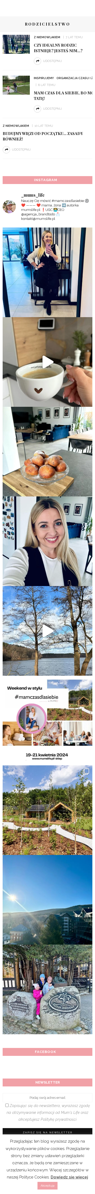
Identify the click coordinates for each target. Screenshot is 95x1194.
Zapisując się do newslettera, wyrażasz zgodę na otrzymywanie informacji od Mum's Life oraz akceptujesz (48, 1112)
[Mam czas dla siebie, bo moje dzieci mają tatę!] (16, 84)
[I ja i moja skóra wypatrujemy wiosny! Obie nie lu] (47, 631)
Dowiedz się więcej (69, 1177)
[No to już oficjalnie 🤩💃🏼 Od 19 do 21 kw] (47, 810)
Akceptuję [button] (47, 1185)
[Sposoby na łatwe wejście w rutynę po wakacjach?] (47, 900)
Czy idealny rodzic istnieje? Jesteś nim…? (58, 47)
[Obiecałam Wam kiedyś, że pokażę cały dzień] (47, 362)
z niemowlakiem (47, 37)
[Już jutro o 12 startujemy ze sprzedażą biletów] (47, 720)
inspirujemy (44, 78)
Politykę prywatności (59, 1119)
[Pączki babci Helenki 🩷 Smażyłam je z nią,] (47, 451)
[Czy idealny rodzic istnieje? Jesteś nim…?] (16, 43)
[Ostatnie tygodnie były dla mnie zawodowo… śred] (47, 541)
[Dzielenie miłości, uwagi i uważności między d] (47, 989)
